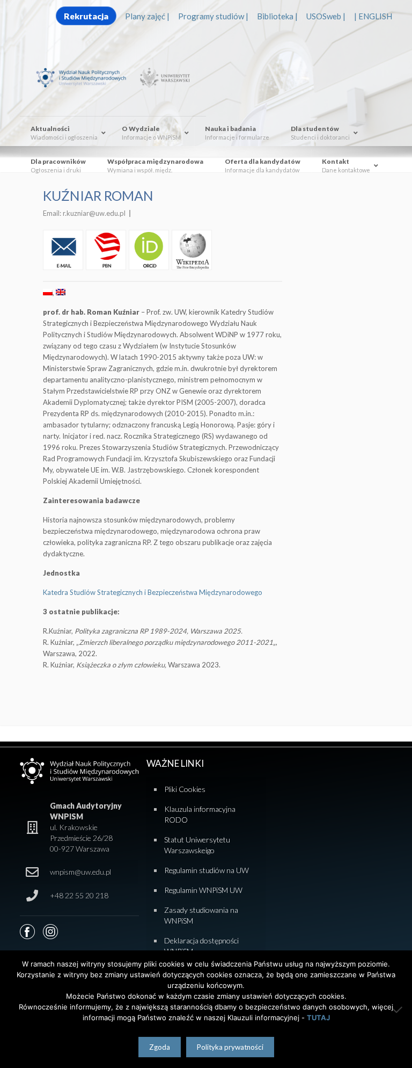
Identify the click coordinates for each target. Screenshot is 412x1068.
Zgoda (159, 1047)
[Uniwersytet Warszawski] (163, 77)
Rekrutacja (86, 16)
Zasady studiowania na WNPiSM (201, 915)
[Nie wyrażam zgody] (398, 1009)
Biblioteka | (277, 16)
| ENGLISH (373, 16)
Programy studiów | (213, 16)
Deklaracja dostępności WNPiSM (201, 946)
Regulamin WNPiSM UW (203, 890)
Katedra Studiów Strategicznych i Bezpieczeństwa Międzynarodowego (152, 592)
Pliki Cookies (184, 789)
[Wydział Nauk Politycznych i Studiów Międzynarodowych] (86, 77)
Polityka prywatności (230, 1047)
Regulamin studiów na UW (206, 870)
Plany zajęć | (147, 16)
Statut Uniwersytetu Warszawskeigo (197, 845)
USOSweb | (325, 16)
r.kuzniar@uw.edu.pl (94, 213)
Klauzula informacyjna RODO (200, 814)
